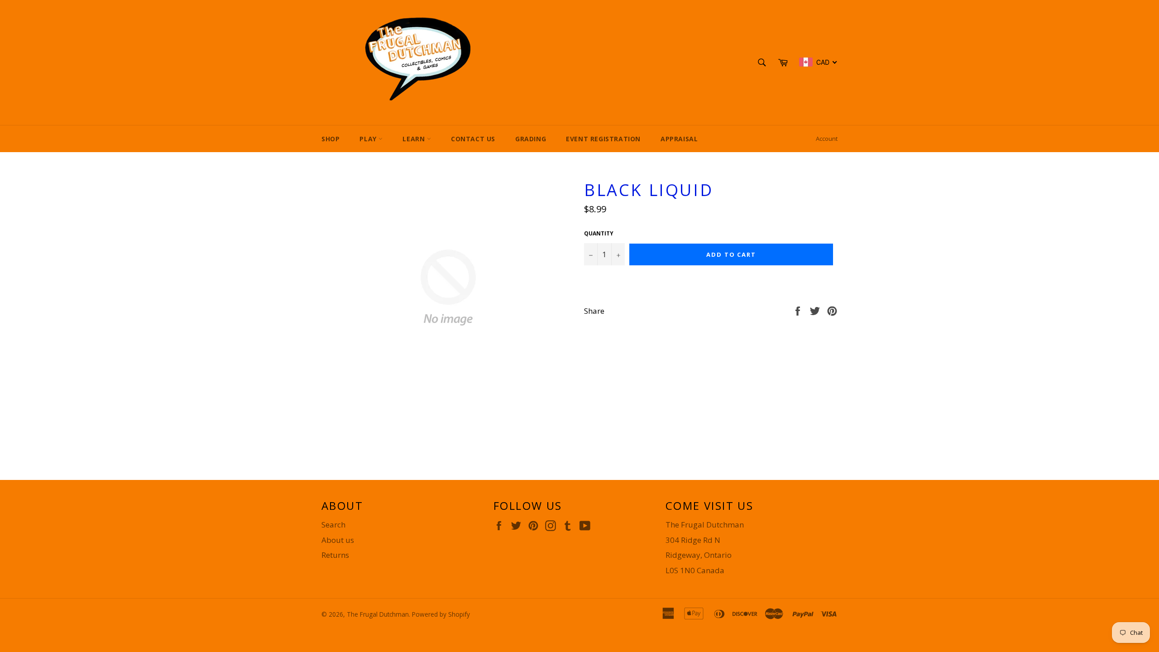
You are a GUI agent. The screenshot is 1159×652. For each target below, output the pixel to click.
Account (827, 138)
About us (337, 540)
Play (368, 138)
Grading (530, 138)
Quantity (598, 233)
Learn (414, 138)
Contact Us (473, 138)
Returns (335, 555)
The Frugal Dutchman (378, 614)
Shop (330, 138)
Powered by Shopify (441, 614)
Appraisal (679, 138)
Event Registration (603, 138)
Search (333, 524)
